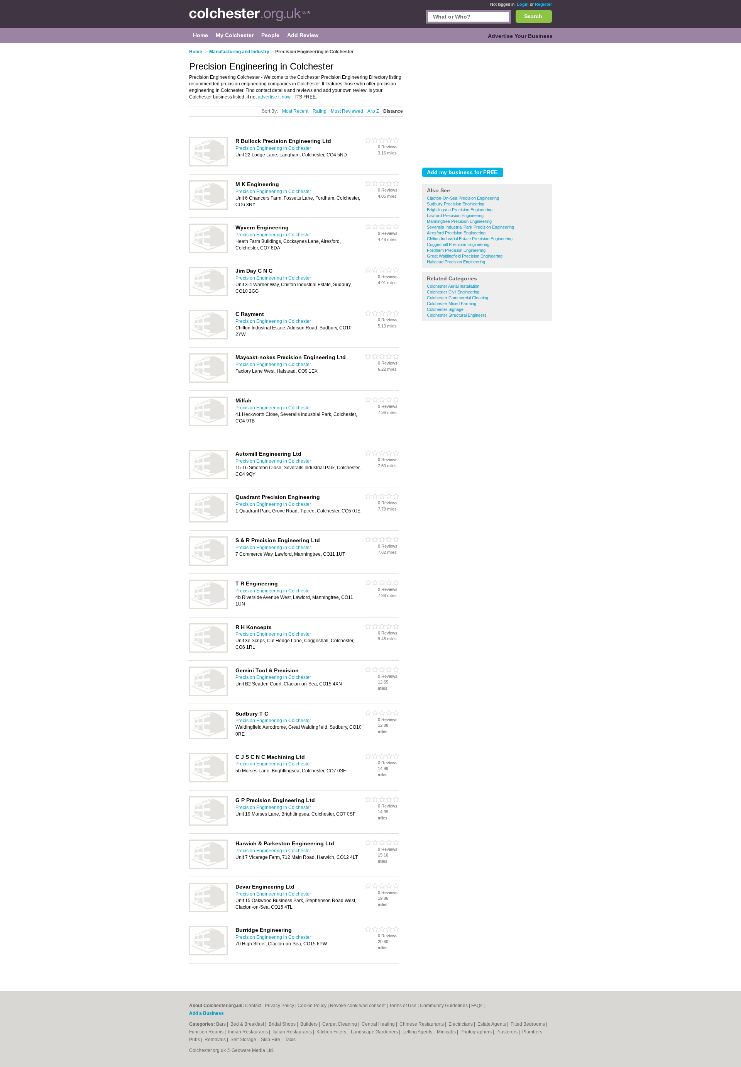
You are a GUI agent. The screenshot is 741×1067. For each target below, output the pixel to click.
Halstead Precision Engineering (456, 262)
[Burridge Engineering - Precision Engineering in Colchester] (208, 954)
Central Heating (379, 1024)
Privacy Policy (279, 1005)
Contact (253, 1005)
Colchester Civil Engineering (453, 292)
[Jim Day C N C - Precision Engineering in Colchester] (208, 294)
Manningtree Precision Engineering (459, 221)
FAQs (476, 1005)
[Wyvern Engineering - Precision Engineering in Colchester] (208, 251)
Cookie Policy (312, 1005)
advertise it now (274, 97)
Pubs (195, 1039)
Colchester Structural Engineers (457, 315)
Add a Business (206, 1013)
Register (543, 4)
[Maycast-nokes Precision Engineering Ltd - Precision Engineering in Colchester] (208, 381)
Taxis (290, 1039)
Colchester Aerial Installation (453, 286)
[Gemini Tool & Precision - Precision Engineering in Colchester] (208, 694)
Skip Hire (271, 1039)
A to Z (373, 111)
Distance (393, 111)
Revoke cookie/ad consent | (359, 1005)
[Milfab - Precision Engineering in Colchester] (208, 424)
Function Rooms (207, 1032)
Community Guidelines (444, 1005)
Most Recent (295, 111)
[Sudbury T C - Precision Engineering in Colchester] (208, 737)
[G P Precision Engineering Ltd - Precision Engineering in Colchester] (208, 824)
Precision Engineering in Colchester (273, 148)
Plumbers (532, 1032)
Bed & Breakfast (247, 1024)
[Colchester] (249, 18)
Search (533, 16)
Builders (309, 1024)
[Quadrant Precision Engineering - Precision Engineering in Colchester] (208, 521)
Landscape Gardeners (375, 1032)
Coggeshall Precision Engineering (458, 244)
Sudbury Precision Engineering (455, 204)
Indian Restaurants (248, 1032)
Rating (320, 111)
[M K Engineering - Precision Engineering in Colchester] (208, 208)
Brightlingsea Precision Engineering (459, 209)
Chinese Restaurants (422, 1024)
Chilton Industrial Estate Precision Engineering (470, 238)
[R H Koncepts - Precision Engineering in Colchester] (208, 651)
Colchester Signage (445, 309)
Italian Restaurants (292, 1032)
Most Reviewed (347, 111)
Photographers (476, 1032)
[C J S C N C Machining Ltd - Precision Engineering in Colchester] (208, 781)
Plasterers (507, 1032)
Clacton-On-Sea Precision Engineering (463, 198)
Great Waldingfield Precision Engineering (464, 256)
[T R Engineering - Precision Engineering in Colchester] (208, 607)
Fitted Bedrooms (528, 1024)
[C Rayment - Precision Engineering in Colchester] (208, 338)
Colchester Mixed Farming (451, 303)
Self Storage (243, 1039)
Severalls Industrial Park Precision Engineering (470, 227)
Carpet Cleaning (340, 1024)
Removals (216, 1039)
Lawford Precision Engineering (455, 215)
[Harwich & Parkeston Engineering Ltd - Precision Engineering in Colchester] (208, 867)
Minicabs (447, 1032)
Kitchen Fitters (331, 1032)
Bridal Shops (283, 1024)
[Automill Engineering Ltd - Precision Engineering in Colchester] (208, 477)
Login (523, 4)
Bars (221, 1024)
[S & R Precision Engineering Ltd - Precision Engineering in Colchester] (208, 564)
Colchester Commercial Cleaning (457, 297)
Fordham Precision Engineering (456, 250)
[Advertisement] (487, 104)
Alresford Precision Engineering (456, 233)
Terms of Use (402, 1005)
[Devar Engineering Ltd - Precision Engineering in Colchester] (208, 910)
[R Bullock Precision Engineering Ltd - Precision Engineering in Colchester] (208, 165)
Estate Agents (492, 1024)
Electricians (461, 1024)
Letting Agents (418, 1032)
